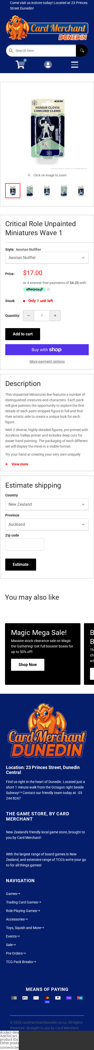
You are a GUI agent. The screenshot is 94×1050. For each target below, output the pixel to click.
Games (11, 894)
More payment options (47, 361)
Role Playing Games (21, 911)
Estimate (21, 564)
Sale (9, 945)
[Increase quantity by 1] (55, 315)
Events (11, 936)
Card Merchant (67, 1028)
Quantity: (12, 316)
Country (11, 495)
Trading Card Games (22, 902)
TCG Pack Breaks (19, 962)
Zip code (12, 535)
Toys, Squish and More (23, 928)
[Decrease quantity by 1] (28, 315)
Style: (23, 249)
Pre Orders (14, 953)
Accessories (15, 919)
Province (12, 515)
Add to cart (23, 334)
